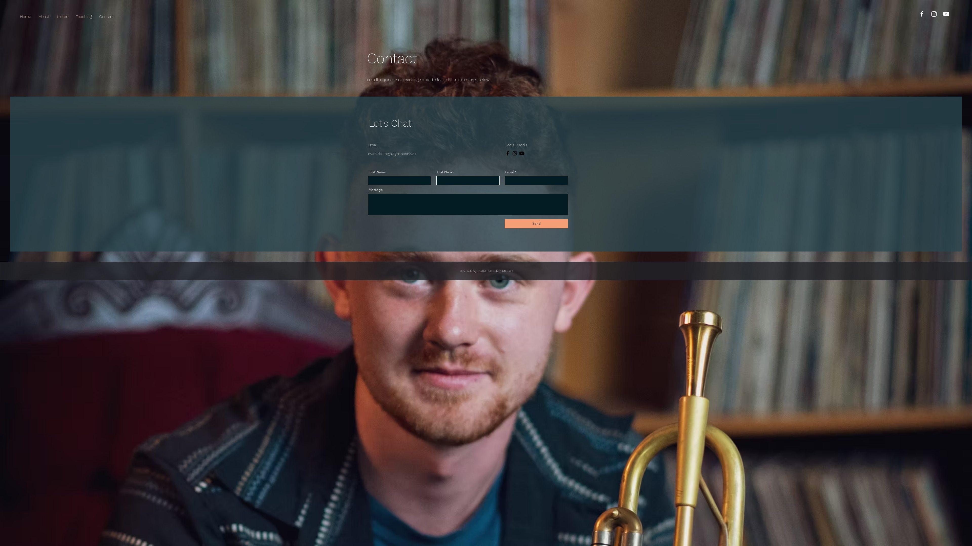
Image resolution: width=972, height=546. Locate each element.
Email (509, 172)
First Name (377, 172)
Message (376, 189)
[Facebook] (921, 13)
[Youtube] (946, 13)
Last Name (445, 172)
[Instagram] (934, 13)
